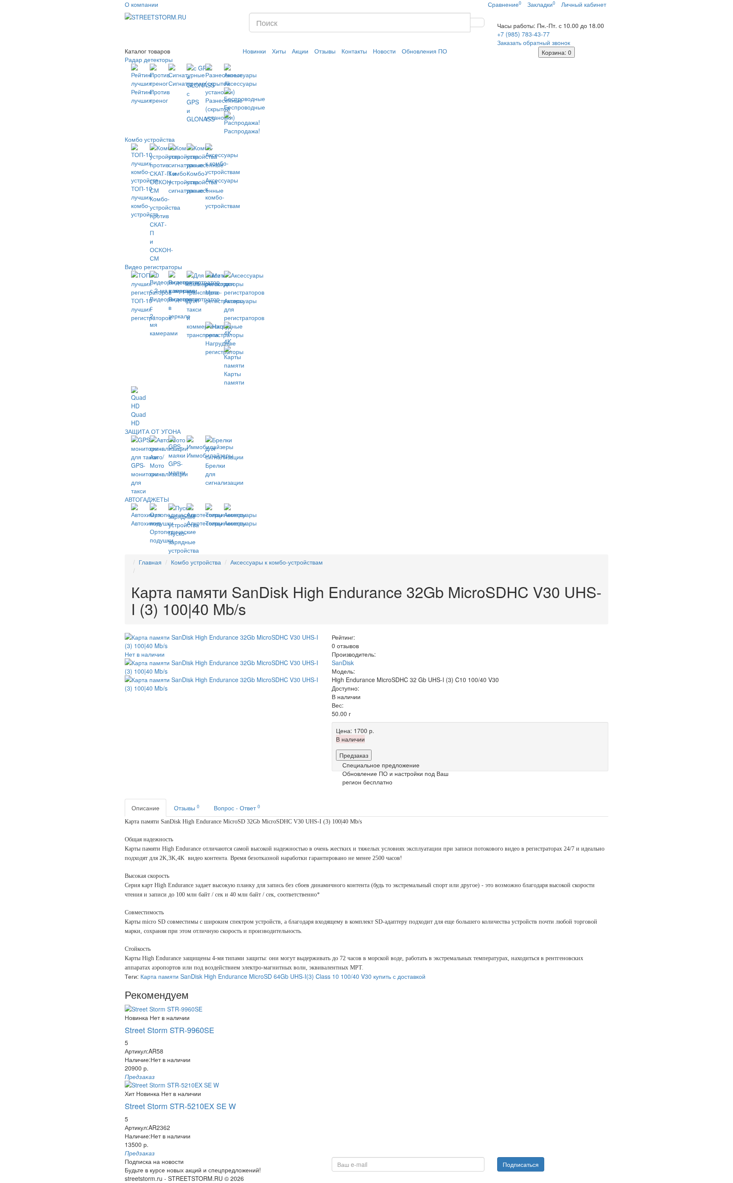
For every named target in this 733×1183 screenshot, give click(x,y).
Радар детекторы (149, 59)
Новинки (254, 51)
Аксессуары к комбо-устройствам (276, 562)
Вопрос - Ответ (237, 807)
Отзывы (325, 51)
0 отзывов (345, 645)
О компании (141, 4)
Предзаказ (353, 755)
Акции (300, 51)
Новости (384, 51)
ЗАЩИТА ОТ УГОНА (153, 431)
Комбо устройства (150, 139)
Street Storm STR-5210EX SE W (180, 1105)
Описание (145, 808)
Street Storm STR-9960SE (169, 1029)
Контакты (354, 51)
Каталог (147, 51)
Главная (150, 562)
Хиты (279, 51)
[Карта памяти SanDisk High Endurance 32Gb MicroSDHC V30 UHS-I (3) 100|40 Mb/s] (222, 666)
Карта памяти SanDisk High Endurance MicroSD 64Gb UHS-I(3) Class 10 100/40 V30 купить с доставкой (282, 976)
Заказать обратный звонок (533, 42)
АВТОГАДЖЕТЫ (147, 499)
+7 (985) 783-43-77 (523, 34)
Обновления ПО (424, 51)
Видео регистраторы (153, 266)
